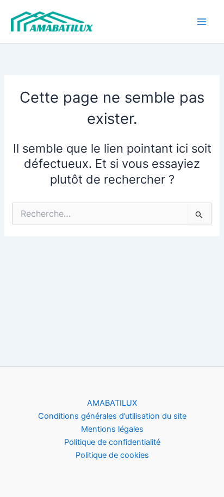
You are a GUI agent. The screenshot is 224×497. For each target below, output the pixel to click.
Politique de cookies (112, 455)
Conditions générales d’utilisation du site (112, 416)
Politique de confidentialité (112, 442)
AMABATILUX (112, 403)
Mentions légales (112, 429)
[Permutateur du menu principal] (201, 21)
